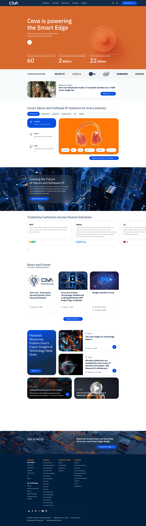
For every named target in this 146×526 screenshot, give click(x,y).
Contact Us (128, 3)
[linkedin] (29, 511)
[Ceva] (13, 4)
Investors (76, 481)
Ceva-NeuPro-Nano (48, 502)
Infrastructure (66, 114)
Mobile (81, 114)
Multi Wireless (88, 150)
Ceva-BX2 (45, 489)
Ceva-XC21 (46, 481)
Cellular (29, 486)
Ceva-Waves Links (47, 462)
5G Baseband (110, 150)
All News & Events (72, 319)
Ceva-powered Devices (80, 478)
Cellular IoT (100, 150)
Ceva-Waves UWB (47, 468)
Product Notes (62, 465)
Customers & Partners (80, 465)
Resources (65, 3)
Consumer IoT (33, 114)
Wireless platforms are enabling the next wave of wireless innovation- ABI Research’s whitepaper (98, 364)
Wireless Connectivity (33, 488)
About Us (76, 462)
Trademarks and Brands (54, 520)
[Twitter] (39, 511)
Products (55, 3)
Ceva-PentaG (46, 476)
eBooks (61, 462)
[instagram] (36, 511)
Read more (29, 42)
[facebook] (32, 511)
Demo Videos (62, 468)
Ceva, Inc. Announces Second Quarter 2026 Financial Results (40, 295)
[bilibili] (46, 511)
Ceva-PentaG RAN (47, 478)
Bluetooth (65, 150)
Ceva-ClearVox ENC (48, 492)
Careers (84, 3)
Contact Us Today (105, 447)
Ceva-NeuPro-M (47, 500)
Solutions (46, 3)
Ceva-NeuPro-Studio (48, 505)
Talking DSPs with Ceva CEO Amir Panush (46, 390)
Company (75, 3)
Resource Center (65, 460)
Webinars (61, 470)
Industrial (55, 114)
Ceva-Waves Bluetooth (49, 465)
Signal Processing (31, 494)
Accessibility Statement (35, 520)
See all (34, 371)
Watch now (107, 94)
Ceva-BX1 (45, 486)
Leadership (77, 468)
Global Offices (78, 486)
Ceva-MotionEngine (48, 494)
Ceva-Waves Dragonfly (49, 473)
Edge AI (29, 491)
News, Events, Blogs (79, 470)
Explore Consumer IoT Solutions (103, 158)
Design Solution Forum (103, 292)
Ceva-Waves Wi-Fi (47, 470)
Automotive (45, 114)
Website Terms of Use (61, 518)
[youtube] (42, 511)
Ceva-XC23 (46, 484)
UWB (80, 150)
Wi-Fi (73, 150)
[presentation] (28, 250)
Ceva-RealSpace (47, 497)
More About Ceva (38, 199)
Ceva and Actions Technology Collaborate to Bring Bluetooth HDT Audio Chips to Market (72, 296)
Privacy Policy (75, 518)
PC (75, 114)
